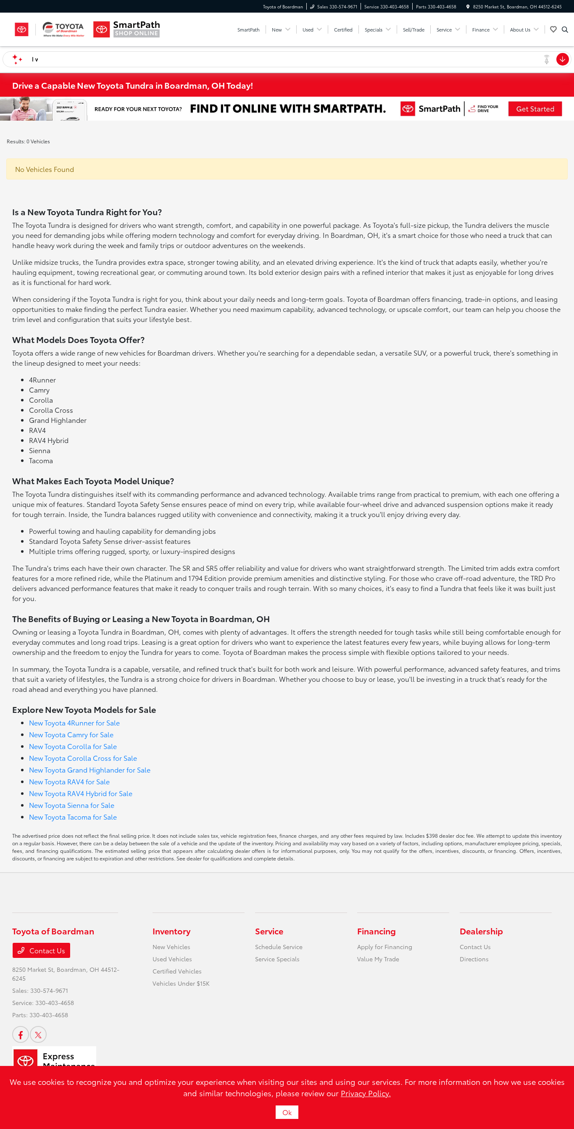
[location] (468, 6)
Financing (376, 930)
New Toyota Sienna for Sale (71, 805)
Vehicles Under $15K (181, 983)
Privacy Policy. (366, 1092)
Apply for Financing (384, 946)
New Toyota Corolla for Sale (73, 746)
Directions (474, 959)
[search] (565, 29)
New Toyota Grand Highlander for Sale (89, 769)
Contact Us (46, 950)
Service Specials (277, 959)
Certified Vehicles (177, 971)
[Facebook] (20, 1034)
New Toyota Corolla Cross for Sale (83, 757)
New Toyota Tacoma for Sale (73, 816)
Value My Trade (378, 959)
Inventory (171, 930)
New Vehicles (171, 946)
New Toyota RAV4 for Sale (69, 781)
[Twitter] (38, 1034)
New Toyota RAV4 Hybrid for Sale (80, 793)
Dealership (481, 930)
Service (269, 930)
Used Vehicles (172, 959)
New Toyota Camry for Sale (71, 734)
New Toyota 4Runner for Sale (74, 722)
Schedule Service (279, 946)
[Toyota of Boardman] (50, 29)
